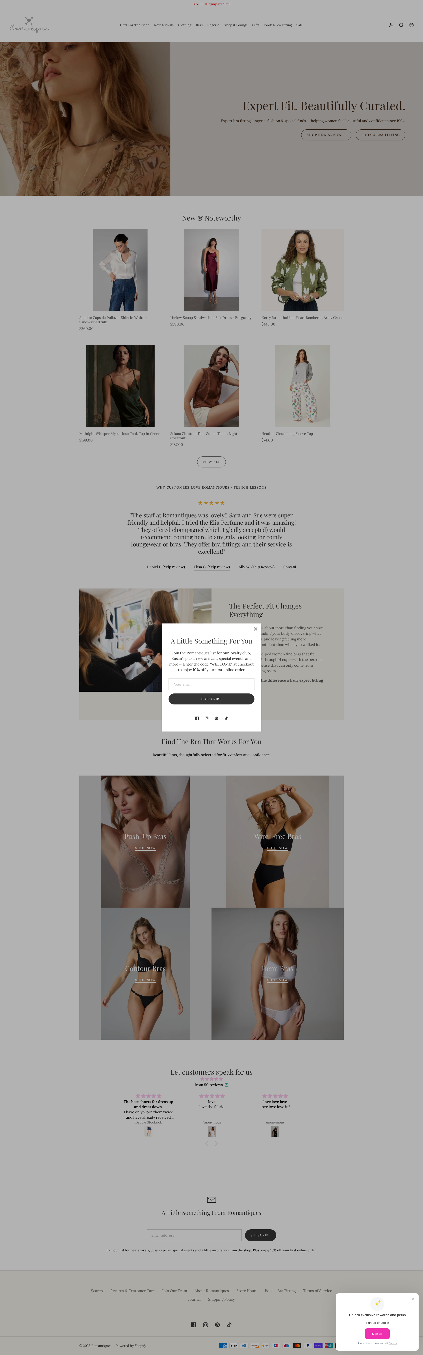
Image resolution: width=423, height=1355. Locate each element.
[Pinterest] (216, 718)
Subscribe (211, 699)
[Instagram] (207, 718)
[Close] (255, 629)
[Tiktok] (226, 718)
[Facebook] (197, 718)
